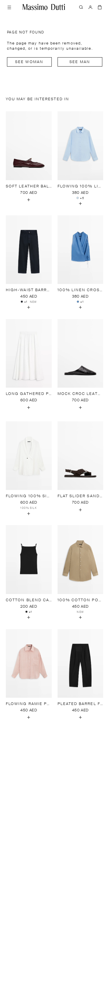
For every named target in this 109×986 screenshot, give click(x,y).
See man (79, 62)
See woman (29, 62)
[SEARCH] (81, 6)
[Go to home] (44, 7)
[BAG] (99, 6)
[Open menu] (9, 6)
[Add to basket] (28, 199)
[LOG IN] (90, 6)
